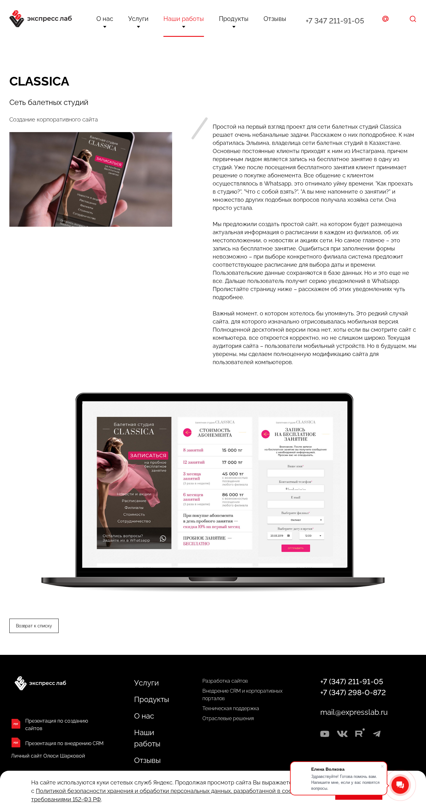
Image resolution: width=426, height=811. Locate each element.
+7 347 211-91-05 (335, 21)
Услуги (138, 18)
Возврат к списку (34, 625)
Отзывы (275, 18)
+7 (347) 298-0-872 (353, 692)
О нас (104, 18)
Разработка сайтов (225, 681)
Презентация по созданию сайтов (56, 724)
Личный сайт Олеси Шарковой (48, 756)
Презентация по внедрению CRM (64, 743)
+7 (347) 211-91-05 (351, 681)
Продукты (234, 18)
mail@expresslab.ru (354, 712)
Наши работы (183, 18)
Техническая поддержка (230, 708)
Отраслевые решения (228, 718)
